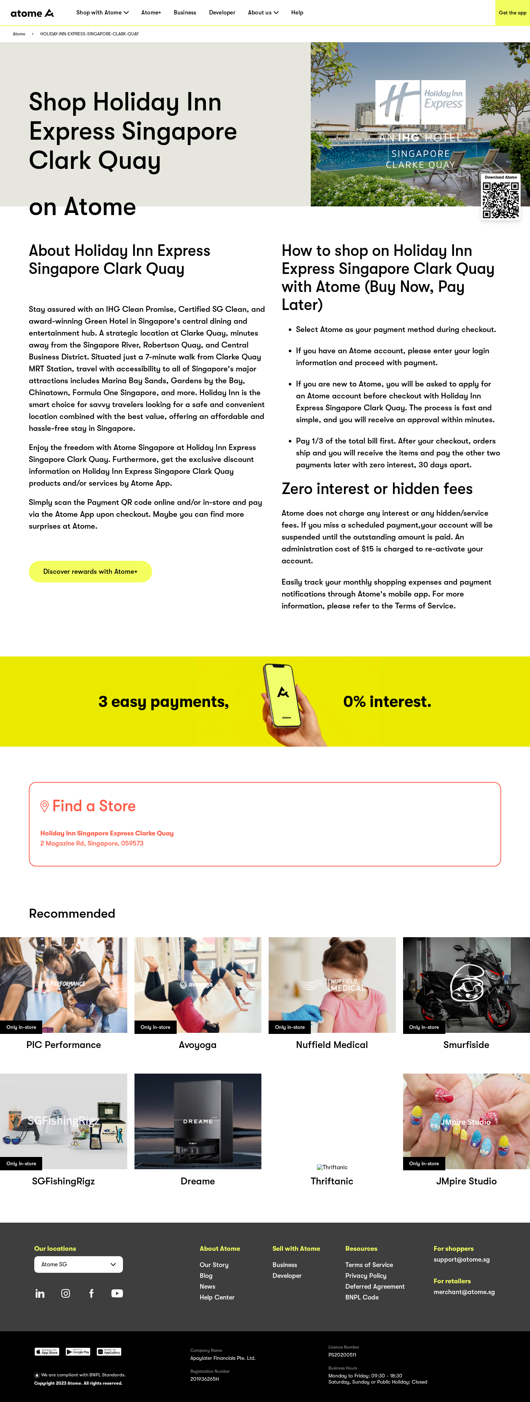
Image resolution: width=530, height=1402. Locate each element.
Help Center (217, 1297)
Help (297, 12)
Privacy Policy (366, 1275)
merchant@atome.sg (464, 1292)
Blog (206, 1275)
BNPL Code (362, 1297)
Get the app (512, 13)
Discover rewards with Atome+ (90, 572)
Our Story (214, 1264)
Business (185, 12)
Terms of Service (369, 1264)
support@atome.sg (462, 1259)
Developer (222, 12)
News (207, 1286)
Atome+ (151, 12)
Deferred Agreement (375, 1286)
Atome (19, 34)
